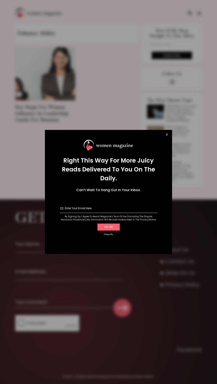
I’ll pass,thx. (108, 234)
